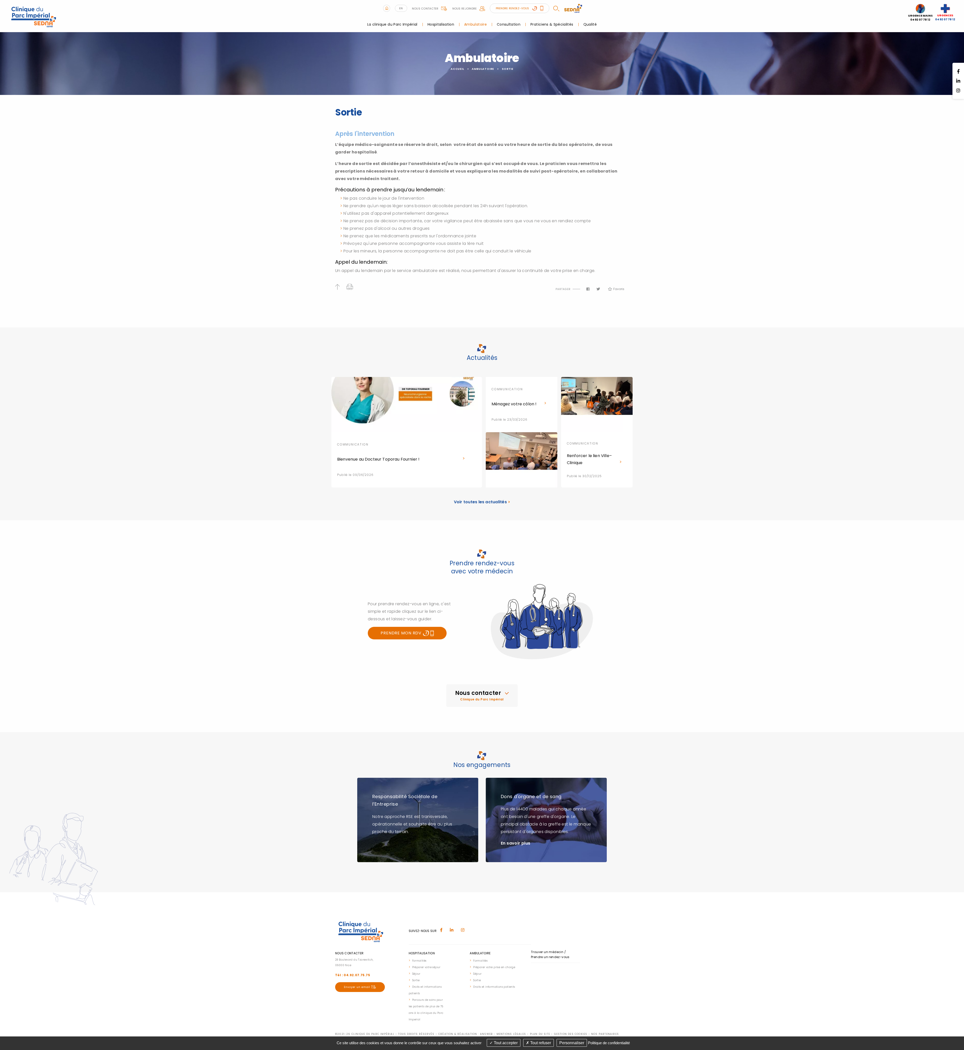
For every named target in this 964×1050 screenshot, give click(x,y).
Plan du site (540, 1034)
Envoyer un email (357, 987)
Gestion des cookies (570, 1034)
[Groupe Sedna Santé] (573, 8)
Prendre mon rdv (402, 633)
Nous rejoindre (464, 9)
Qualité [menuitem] (590, 24)
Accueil (457, 69)
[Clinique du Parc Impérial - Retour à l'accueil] (34, 16)
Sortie (507, 69)
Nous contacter (425, 9)
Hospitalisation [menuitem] (441, 24)
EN (401, 8)
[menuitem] (427, 960)
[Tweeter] (598, 289)
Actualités (482, 358)
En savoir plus (515, 843)
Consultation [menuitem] (508, 24)
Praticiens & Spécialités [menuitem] (551, 24)
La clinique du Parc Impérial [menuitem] (392, 24)
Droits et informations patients (494, 987)
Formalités (419, 961)
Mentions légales (511, 1034)
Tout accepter (505, 1043)
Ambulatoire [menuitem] (475, 24)
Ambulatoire (483, 69)
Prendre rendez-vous (513, 8)
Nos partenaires (605, 1034)
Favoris (618, 289)
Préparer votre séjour (426, 967)
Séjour (416, 974)
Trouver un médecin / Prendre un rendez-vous (550, 954)
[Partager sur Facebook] (588, 289)
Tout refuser (540, 1043)
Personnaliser (571, 1043)
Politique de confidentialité (609, 1043)
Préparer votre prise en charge (494, 967)
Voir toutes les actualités (482, 502)
